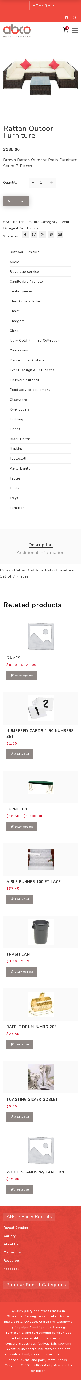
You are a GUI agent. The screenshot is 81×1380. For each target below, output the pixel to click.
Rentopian (38, 1371)
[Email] (60, 234)
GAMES (13, 658)
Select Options (23, 675)
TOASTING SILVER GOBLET (32, 1099)
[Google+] (42, 234)
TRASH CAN (18, 954)
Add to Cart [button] (21, 754)
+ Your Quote (44, 5)
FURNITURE (17, 809)
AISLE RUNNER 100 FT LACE (33, 881)
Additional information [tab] (41, 552)
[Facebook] (25, 234)
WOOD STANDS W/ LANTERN (35, 1172)
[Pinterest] (51, 234)
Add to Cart (16, 201)
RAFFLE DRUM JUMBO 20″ (31, 1026)
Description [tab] (41, 545)
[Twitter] (34, 234)
